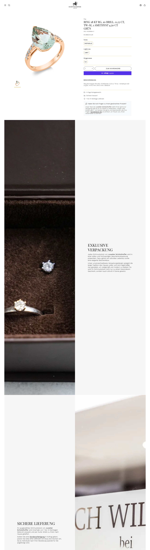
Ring (85, 19)
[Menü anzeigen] (5, 5)
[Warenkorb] (145, 5)
